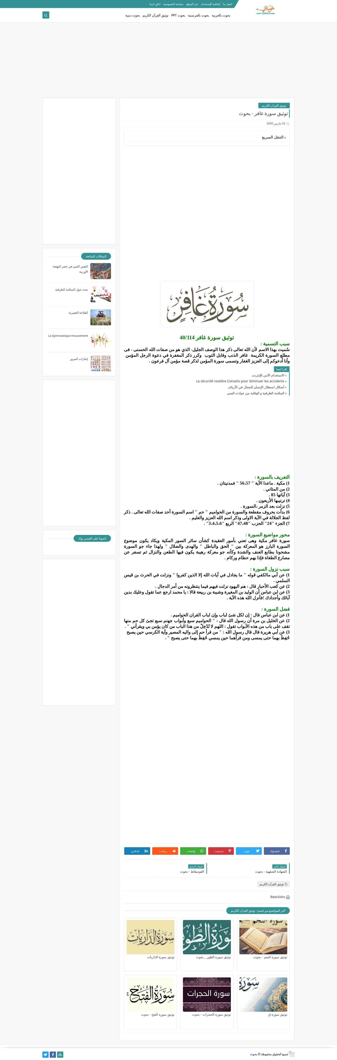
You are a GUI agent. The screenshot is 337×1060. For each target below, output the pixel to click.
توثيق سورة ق (277, 1014)
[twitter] (45, 1055)
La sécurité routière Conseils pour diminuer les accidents (240, 381)
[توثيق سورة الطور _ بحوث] (207, 937)
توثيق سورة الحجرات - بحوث (211, 1014)
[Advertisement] (168, 62)
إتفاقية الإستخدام (210, 4)
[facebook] (53, 1055)
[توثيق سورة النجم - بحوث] (263, 937)
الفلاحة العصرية (78, 312)
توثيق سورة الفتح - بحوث (157, 1014)
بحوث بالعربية (221, 15)
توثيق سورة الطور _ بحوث (213, 957)
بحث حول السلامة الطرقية (71, 289)
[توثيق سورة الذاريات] (150, 937)
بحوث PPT (178, 15)
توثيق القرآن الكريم (155, 15)
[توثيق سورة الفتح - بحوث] (150, 994)
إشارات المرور (79, 359)
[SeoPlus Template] (291, 1054)
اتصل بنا (227, 4)
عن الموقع (192, 4)
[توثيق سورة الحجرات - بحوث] (207, 994)
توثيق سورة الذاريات (160, 957)
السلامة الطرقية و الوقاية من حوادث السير (255, 393)
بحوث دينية (132, 15)
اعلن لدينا (154, 4)
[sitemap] (60, 1055)
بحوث (253, 1054)
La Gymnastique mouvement (68, 336)
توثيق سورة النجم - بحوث (270, 957)
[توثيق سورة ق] (263, 994)
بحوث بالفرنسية (198, 15)
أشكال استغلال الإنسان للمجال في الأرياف (256, 387)
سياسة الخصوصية (173, 4)
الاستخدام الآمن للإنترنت (268, 375)
